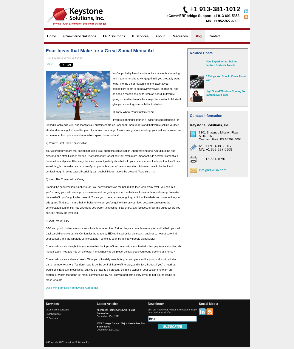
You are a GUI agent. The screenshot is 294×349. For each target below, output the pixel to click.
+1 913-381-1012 (215, 8)
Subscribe (172, 326)
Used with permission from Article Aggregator (72, 287)
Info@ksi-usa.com (212, 170)
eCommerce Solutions (57, 309)
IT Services (52, 318)
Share (49, 64)
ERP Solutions (53, 314)
